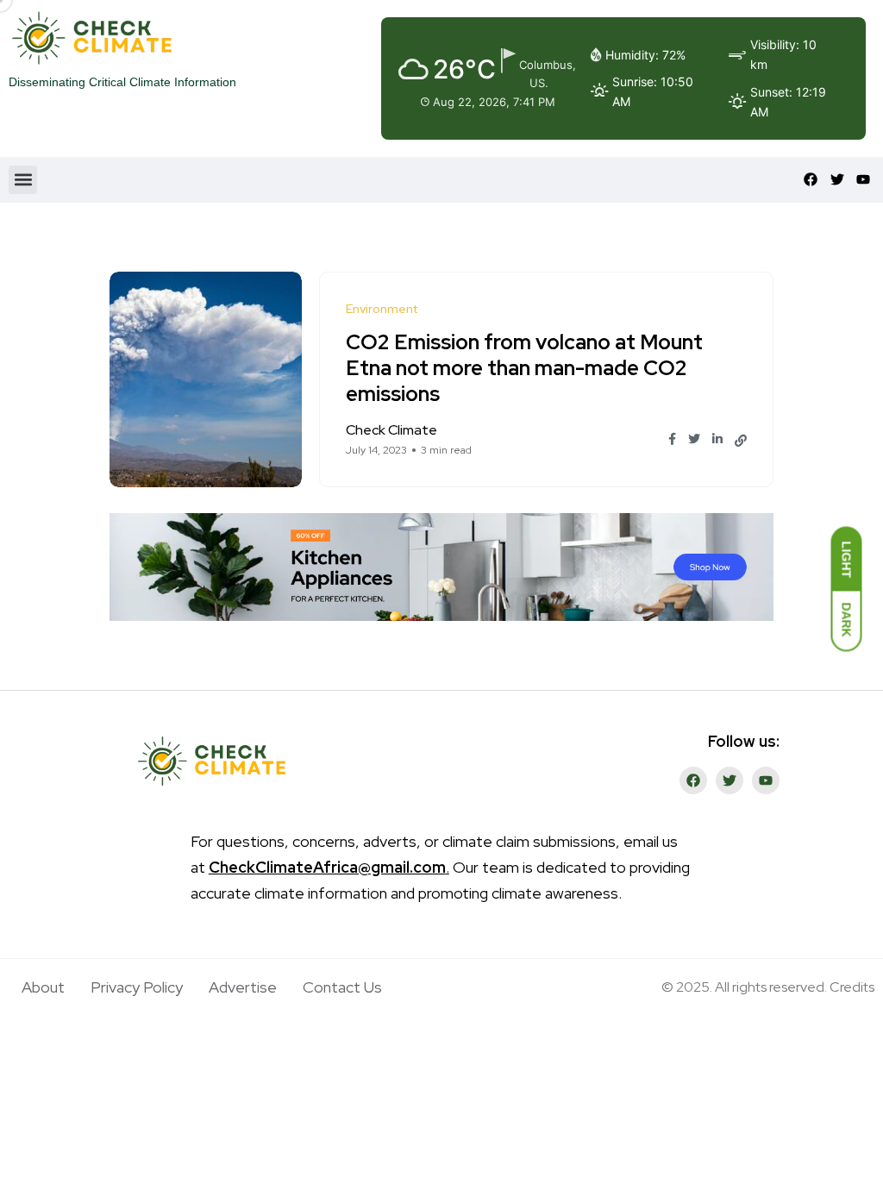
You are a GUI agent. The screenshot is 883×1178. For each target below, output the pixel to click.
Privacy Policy (137, 987)
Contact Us (342, 987)
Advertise (243, 987)
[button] (23, 180)
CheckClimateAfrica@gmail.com (327, 867)
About (43, 987)
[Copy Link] (741, 440)
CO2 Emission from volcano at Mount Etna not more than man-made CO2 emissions (524, 368)
